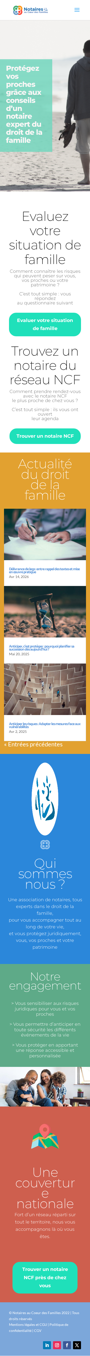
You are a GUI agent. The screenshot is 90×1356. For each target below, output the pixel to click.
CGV (38, 1330)
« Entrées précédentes (33, 744)
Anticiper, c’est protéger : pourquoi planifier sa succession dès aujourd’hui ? (41, 648)
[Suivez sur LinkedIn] (47, 1345)
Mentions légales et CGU (28, 1324)
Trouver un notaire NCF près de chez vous (45, 1277)
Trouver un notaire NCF (45, 436)
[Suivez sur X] (77, 1345)
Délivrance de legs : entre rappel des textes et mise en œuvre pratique (44, 570)
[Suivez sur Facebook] (67, 1345)
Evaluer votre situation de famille (45, 324)
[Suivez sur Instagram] (57, 1345)
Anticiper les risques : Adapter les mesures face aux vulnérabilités (44, 725)
